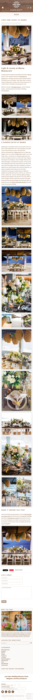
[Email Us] (2, 692)
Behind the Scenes (5, 649)
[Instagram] (9, 692)
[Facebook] (6, 692)
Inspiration (3, 656)
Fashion (3, 652)
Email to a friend (18, 569)
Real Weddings (4, 663)
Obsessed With (4, 660)
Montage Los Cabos (13, 518)
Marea (29, 74)
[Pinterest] (13, 692)
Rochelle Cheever (16, 87)
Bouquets (3, 651)
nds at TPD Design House (18, 182)
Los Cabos (3, 657)
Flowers (3, 654)
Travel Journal (4, 665)
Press (2, 662)
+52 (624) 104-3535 (5, 686)
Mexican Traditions (5, 659)
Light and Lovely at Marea (14, 20)
